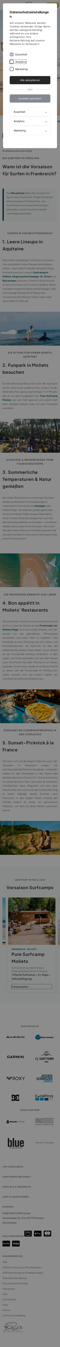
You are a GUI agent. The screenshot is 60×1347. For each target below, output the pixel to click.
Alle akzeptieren (30, 80)
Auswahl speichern (30, 98)
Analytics (20, 61)
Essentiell (21, 54)
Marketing (21, 69)
